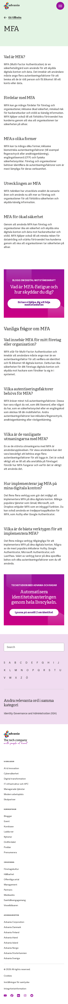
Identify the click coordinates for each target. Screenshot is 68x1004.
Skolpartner (9, 799)
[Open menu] (60, 6)
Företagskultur (11, 869)
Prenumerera (10, 852)
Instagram (25, 995)
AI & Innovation (11, 768)
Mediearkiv (9, 895)
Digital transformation (15, 778)
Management (10, 884)
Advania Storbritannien (15, 953)
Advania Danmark (12, 927)
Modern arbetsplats (14, 794)
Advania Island (11, 942)
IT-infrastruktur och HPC (16, 783)
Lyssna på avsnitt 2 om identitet (34, 612)
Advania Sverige (12, 958)
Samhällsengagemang (15, 900)
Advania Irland (11, 937)
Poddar (7, 847)
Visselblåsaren (11, 905)
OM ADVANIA (9, 862)
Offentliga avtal (11, 879)
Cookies (8, 975)
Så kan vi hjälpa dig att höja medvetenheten (34, 303)
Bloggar (8, 816)
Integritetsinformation (15, 988)
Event (7, 821)
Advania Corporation (14, 922)
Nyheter (8, 836)
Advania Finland (11, 932)
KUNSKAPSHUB (10, 809)
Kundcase (9, 826)
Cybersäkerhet (11, 773)
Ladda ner (9, 831)
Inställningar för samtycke (16, 982)
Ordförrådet (10, 842)
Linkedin (19, 995)
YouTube (5, 995)
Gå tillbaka (15, 17)
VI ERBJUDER (9, 761)
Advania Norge (11, 947)
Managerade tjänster (14, 789)
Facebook (12, 995)
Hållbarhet (9, 874)
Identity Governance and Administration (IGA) (30, 713)
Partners (8, 889)
